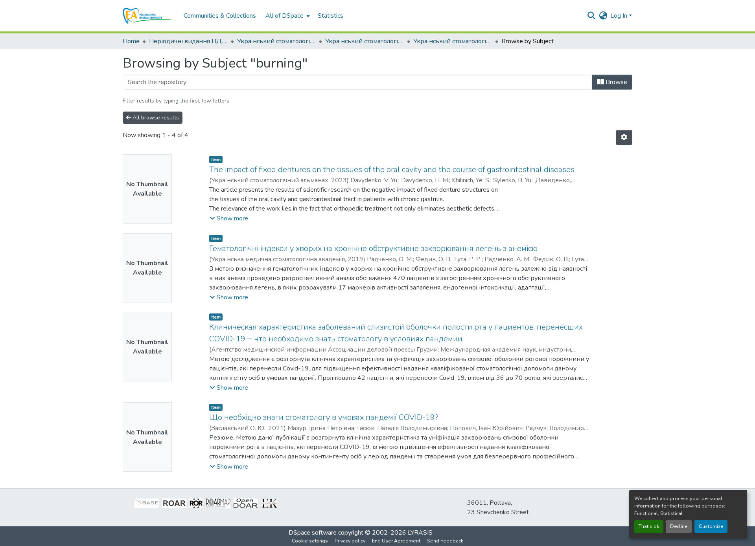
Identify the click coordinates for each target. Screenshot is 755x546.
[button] (149, 16)
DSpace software (313, 532)
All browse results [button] (155, 117)
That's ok (649, 526)
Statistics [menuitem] (330, 15)
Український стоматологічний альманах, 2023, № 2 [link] (452, 41)
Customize (711, 526)
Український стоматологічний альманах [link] (276, 41)
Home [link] (131, 41)
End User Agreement (396, 541)
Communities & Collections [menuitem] (220, 15)
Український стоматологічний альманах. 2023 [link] (364, 41)
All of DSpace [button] (284, 15)
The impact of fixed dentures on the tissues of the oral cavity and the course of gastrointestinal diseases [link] (392, 169)
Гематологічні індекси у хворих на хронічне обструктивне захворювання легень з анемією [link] (373, 248)
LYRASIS (420, 532)
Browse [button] (615, 82)
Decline (678, 526)
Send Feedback (445, 541)
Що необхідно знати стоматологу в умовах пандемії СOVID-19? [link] (323, 417)
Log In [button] (619, 15)
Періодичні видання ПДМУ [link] (188, 41)
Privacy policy (350, 541)
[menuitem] (287, 15)
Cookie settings (310, 541)
